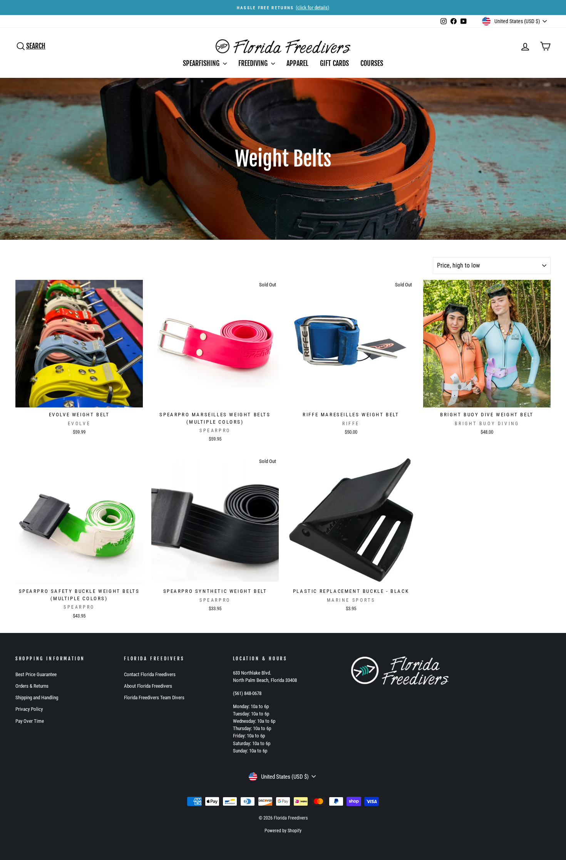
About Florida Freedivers (148, 686)
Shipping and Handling (36, 697)
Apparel (297, 63)
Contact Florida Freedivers (150, 674)
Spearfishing (202, 63)
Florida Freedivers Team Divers (154, 697)
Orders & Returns (32, 686)
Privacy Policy (29, 709)
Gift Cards (334, 63)
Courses (371, 63)
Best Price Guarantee (36, 674)
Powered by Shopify (283, 830)
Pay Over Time (29, 721)
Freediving (253, 63)
